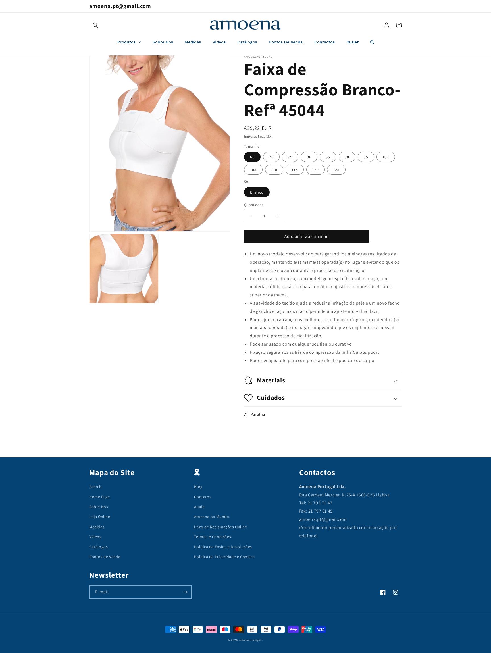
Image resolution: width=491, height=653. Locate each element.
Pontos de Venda (104, 556)
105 (253, 169)
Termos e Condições (212, 536)
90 (347, 156)
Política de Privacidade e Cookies (224, 556)
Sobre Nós (98, 506)
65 (252, 156)
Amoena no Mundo (211, 516)
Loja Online (99, 516)
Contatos (202, 496)
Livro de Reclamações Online (220, 526)
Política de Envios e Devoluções (223, 546)
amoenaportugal (250, 640)
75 (290, 156)
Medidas (96, 526)
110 (274, 169)
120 (315, 169)
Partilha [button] (258, 414)
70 (271, 156)
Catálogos (98, 546)
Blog (198, 486)
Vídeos (95, 536)
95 (366, 156)
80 (309, 156)
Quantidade (253, 204)
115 (295, 169)
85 (328, 156)
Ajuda (199, 506)
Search (95, 486)
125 (336, 169)
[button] (95, 25)
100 (385, 156)
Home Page (99, 496)
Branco (257, 192)
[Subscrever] (185, 592)
